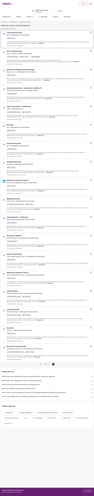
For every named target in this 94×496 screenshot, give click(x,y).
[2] (53, 364)
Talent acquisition (25, 413)
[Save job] (91, 32)
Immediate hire (83, 418)
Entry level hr (69, 413)
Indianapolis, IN (13, 21)
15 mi (59, 11)
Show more (41, 43)
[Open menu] (91, 4)
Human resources (12, 418)
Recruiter (9, 413)
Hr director (53, 418)
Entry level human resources (48, 413)
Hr (26, 418)
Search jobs (4, 21)
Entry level (67, 418)
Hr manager (38, 418)
